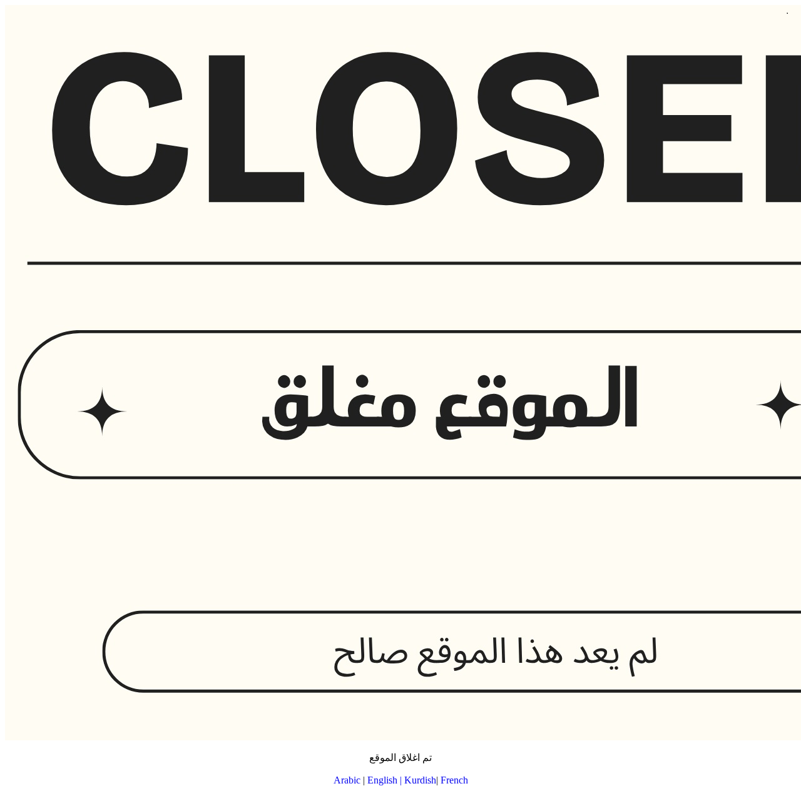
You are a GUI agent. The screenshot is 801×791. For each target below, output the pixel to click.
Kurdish (420, 780)
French (454, 780)
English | (385, 780)
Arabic (347, 780)
